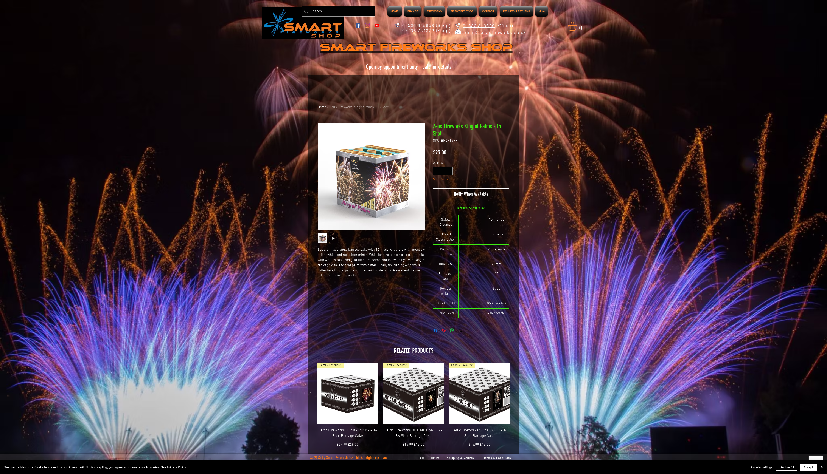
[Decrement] (436, 171)
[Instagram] (367, 25)
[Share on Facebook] (435, 330)
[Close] (821, 467)
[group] (413, 405)
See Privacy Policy (173, 467)
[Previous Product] (310, 393)
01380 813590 (479, 25)
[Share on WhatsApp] (452, 330)
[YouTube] (377, 25)
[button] (434, 11)
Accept (808, 467)
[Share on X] (460, 330)
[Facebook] (358, 25)
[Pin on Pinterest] (443, 330)
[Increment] (449, 171)
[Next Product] (516, 393)
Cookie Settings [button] (762, 467)
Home (322, 107)
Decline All (787, 467)
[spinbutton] (443, 171)
